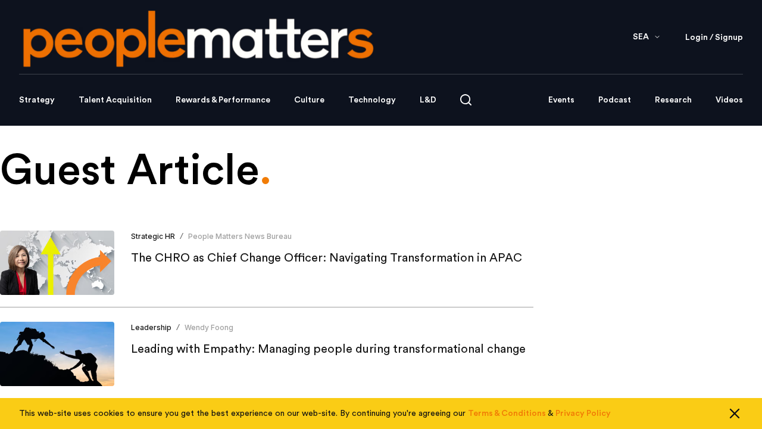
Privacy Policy (583, 413)
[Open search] (465, 99)
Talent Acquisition (115, 100)
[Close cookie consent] (734, 413)
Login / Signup (714, 37)
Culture (309, 100)
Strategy (37, 100)
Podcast (614, 100)
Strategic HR (153, 236)
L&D (428, 100)
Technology (372, 100)
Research (673, 100)
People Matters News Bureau (240, 236)
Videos (729, 100)
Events (561, 100)
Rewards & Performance (223, 100)
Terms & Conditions (507, 413)
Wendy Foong (209, 327)
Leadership (151, 327)
